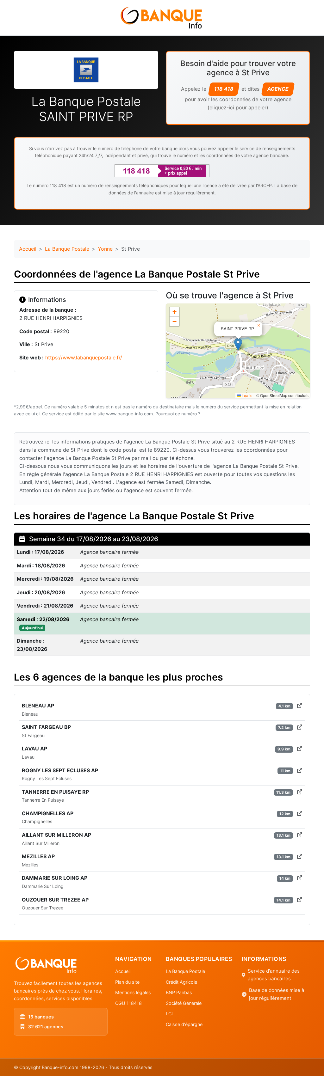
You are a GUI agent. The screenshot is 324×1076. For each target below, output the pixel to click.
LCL (170, 1013)
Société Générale (184, 1003)
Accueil (27, 249)
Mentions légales (133, 992)
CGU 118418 (128, 1003)
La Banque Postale (67, 249)
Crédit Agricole (181, 982)
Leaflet (247, 395)
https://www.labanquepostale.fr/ (83, 357)
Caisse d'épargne (184, 1024)
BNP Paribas (179, 992)
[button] (238, 344)
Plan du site (127, 982)
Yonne (105, 249)
